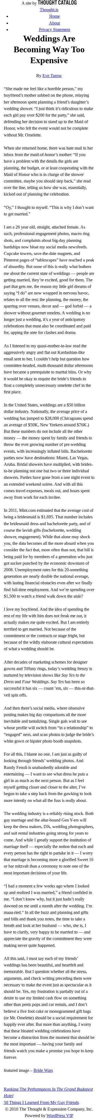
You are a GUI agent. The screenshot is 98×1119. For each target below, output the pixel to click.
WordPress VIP (60, 1115)
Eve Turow (52, 75)
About (54, 23)
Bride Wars (43, 1070)
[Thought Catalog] (57, 3)
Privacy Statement (54, 29)
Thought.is (49, 9)
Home (54, 16)
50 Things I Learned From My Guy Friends (41, 1102)
